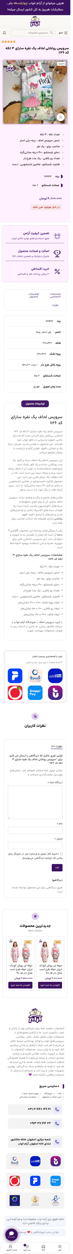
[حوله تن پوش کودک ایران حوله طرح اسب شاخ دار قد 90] (20, 950)
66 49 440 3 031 (39, 1109)
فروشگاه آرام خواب (25, 622)
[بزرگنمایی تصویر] (61, 117)
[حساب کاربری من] (4, 32)
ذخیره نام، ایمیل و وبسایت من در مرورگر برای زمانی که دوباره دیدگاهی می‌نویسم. (35, 856)
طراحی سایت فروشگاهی (46, 1232)
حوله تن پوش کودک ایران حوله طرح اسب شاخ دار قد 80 (50, 969)
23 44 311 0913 (40, 1123)
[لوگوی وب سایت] (35, 21)
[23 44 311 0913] (57, 1123)
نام (60, 824)
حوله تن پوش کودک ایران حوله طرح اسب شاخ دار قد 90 (21, 969)
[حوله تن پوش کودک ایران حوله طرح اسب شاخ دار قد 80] (50, 950)
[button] (50, 985)
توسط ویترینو (19, 1232)
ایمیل (58, 839)
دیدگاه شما (55, 782)
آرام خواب (42, 1219)
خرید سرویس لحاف (49, 622)
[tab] (57, 746)
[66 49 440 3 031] (57, 1109)
